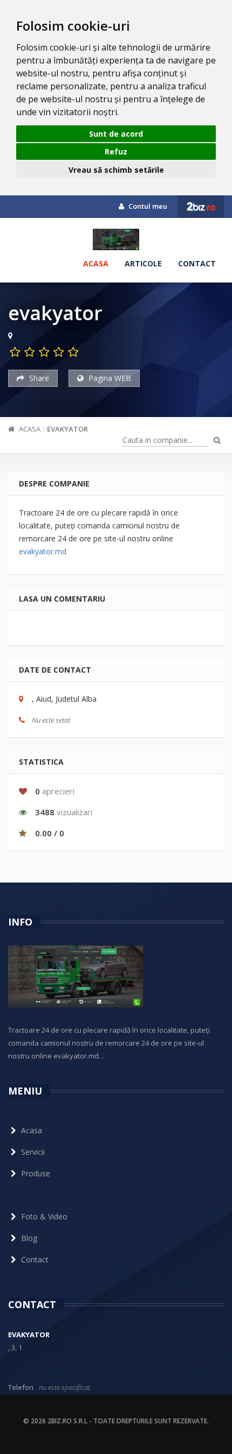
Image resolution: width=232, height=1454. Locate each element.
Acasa (95, 263)
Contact (197, 263)
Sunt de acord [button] (116, 134)
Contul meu (147, 206)
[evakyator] (116, 239)
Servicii (33, 1152)
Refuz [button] (116, 151)
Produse (35, 1173)
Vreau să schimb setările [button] (116, 170)
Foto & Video (44, 1216)
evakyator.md (42, 551)
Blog (29, 1238)
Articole (143, 263)
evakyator (67, 429)
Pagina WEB (108, 378)
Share (38, 378)
